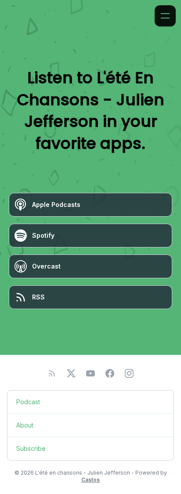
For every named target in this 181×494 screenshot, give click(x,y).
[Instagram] (129, 373)
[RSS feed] (52, 373)
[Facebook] (110, 373)
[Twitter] (71, 373)
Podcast (28, 402)
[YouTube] (90, 373)
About (24, 425)
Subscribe (31, 448)
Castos (90, 479)
